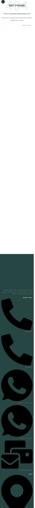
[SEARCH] (3, 25)
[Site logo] (24, 1)
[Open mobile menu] (3, 1)
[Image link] (16, 273)
